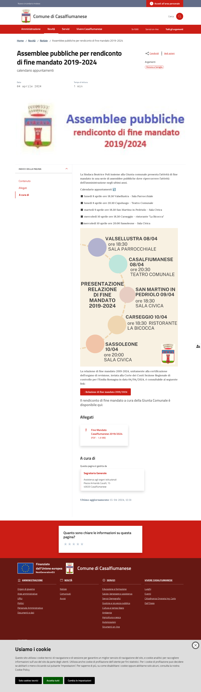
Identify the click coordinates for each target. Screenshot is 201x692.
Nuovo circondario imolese (29, 3)
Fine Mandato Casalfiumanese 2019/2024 (106, 433)
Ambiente (107, 612)
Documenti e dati (26, 612)
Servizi (111, 580)
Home (20, 41)
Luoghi (148, 589)
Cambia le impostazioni (79, 680)
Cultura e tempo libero (113, 608)
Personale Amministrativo (30, 608)
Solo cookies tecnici (28, 680)
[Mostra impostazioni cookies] (198, 346)
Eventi (148, 594)
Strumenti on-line (111, 627)
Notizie (44, 41)
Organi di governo (26, 589)
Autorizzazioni (109, 622)
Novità (31, 41)
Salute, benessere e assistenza (117, 594)
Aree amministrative (27, 594)
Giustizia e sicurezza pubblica (116, 603)
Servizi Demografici (111, 598)
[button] (179, 16)
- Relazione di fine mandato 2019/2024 (105, 391)
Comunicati (65, 594)
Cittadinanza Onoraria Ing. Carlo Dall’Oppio (160, 601)
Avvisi (63, 598)
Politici (21, 603)
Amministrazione (32, 580)
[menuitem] (31, 29)
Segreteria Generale (95, 473)
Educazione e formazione (114, 589)
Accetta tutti (53, 680)
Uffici (20, 598)
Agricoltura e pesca (111, 617)
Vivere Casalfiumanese (158, 580)
